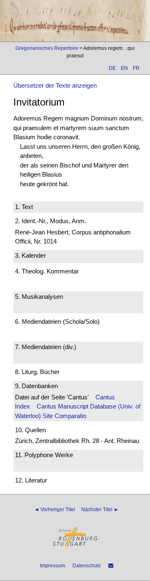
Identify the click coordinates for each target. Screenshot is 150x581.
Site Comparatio (64, 415)
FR (136, 68)
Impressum (52, 566)
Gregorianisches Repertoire (46, 48)
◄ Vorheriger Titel (54, 509)
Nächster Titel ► (100, 509)
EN (124, 68)
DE (112, 68)
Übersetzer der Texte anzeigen (55, 85)
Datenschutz (86, 566)
